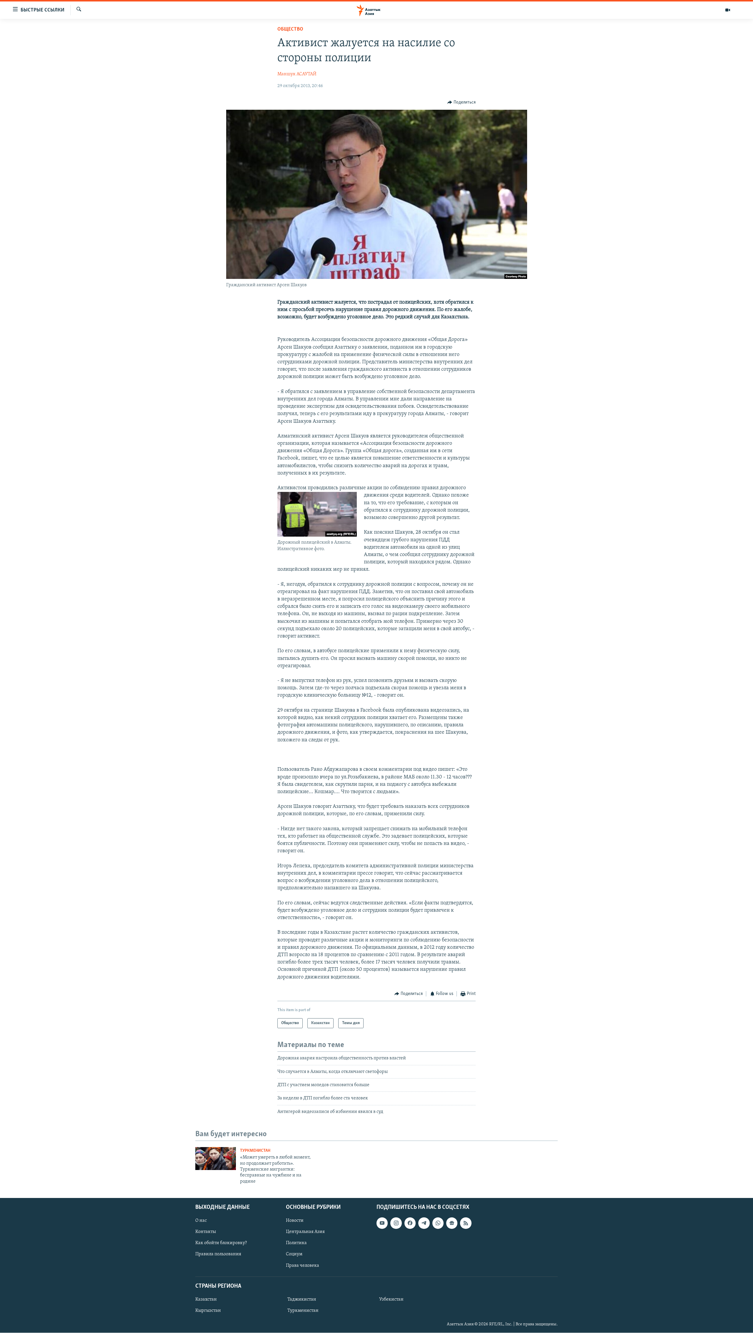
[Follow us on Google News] (451, 1223)
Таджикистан (301, 1299)
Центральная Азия (305, 1232)
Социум (294, 1254)
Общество (290, 29)
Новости (295, 1220)
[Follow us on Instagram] (396, 1223)
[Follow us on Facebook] (410, 1223)
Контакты (205, 1232)
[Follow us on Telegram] (423, 1223)
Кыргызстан (208, 1310)
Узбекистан (391, 1299)
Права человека (302, 1265)
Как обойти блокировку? (221, 1243)
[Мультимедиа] (728, 10)
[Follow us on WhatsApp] (438, 1223)
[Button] (461, 102)
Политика (296, 1243)
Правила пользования (218, 1254)
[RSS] (465, 1223)
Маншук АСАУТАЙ (296, 74)
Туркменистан (255, 1151)
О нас (201, 1220)
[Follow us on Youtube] (382, 1223)
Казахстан (206, 1299)
